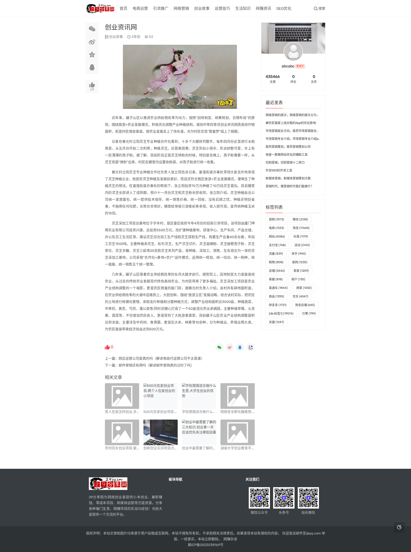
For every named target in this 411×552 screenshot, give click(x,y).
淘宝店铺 (305, 305)
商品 (276, 296)
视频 (276, 219)
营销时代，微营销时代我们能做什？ (290, 186)
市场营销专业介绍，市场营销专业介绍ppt (293, 139)
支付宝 (277, 245)
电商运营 (140, 8)
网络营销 (181, 8)
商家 (304, 288)
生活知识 (243, 8)
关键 (276, 322)
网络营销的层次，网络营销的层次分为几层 (294, 115)
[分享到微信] (92, 28)
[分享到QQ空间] (92, 54)
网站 (277, 236)
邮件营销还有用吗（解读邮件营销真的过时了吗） (156, 365)
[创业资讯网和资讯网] (180, 108)
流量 (276, 253)
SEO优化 (283, 8)
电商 (276, 228)
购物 (276, 262)
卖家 (301, 271)
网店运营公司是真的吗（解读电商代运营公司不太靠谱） (161, 358)
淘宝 (301, 228)
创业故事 (202, 8)
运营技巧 (222, 8)
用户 (298, 279)
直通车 (278, 288)
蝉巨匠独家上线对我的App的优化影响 (291, 123)
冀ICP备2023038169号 (205, 545)
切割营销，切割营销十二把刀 (285, 162)
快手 (299, 253)
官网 (299, 262)
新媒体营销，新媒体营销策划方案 (288, 178)
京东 (300, 296)
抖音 (300, 236)
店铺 (277, 271)
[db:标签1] (281, 313)
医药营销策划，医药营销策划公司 (288, 146)
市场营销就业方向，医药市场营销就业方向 (294, 131)
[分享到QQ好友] (92, 67)
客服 (276, 279)
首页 (123, 8)
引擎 (309, 313)
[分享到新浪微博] (92, 41)
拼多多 (277, 305)
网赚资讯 (263, 8)
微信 (300, 219)
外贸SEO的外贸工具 (279, 170)
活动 (302, 245)
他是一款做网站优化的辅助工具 (287, 154)
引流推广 (160, 8)
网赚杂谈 (230, 539)
